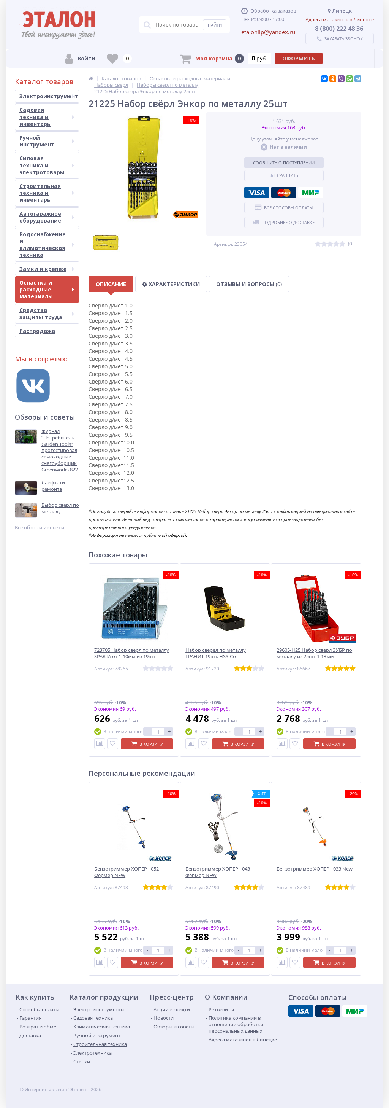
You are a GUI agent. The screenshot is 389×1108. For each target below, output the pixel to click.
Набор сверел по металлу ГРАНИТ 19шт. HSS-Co (215, 653)
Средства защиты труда (40, 313)
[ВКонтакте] (324, 78)
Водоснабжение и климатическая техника (42, 245)
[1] (318, 244)
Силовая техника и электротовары (42, 164)
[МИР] (310, 192)
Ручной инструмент (36, 141)
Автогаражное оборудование (40, 217)
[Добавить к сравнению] (99, 743)
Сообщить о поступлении (284, 163)
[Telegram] (357, 78)
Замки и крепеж (42, 268)
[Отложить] (112, 743)
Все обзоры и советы (39, 527)
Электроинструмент (48, 96)
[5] (342, 244)
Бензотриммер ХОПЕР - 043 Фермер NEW (217, 872)
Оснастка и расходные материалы (36, 289)
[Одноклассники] (332, 78)
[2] (324, 244)
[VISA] (256, 192)
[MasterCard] (283, 192)
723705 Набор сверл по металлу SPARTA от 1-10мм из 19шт (131, 653)
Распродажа (37, 330)
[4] (336, 244)
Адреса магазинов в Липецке (339, 19)
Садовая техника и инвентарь (35, 116)
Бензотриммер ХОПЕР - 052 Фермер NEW (126, 872)
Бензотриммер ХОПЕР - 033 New (315, 869)
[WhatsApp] (349, 78)
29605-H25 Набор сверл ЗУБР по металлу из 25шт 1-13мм (314, 653)
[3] (330, 244)
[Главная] (91, 78)
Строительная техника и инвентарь (40, 192)
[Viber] (341, 78)
